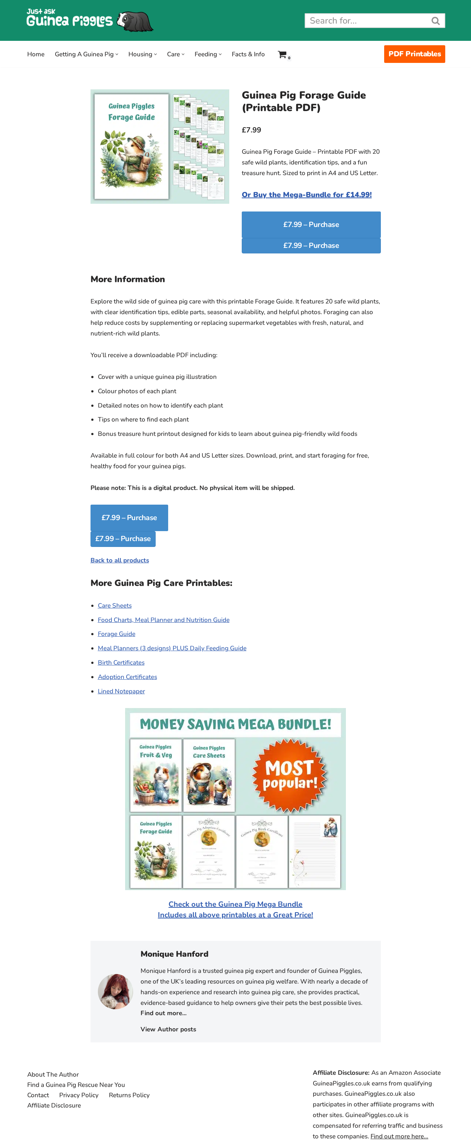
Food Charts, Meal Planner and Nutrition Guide (164, 620)
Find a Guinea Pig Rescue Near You (76, 1085)
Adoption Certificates (127, 677)
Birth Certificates (121, 662)
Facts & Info (248, 54)
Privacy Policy (79, 1095)
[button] (117, 54)
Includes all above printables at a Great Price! (235, 915)
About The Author (53, 1074)
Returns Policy (129, 1095)
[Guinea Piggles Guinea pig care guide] (90, 20)
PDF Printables (415, 54)
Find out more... (164, 1013)
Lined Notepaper (121, 691)
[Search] (436, 20)
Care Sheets (115, 605)
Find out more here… (399, 1136)
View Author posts (168, 1029)
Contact (38, 1095)
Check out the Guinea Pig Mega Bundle (235, 904)
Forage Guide (116, 634)
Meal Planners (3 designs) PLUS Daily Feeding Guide (172, 648)
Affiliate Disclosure (54, 1105)
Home (36, 54)
